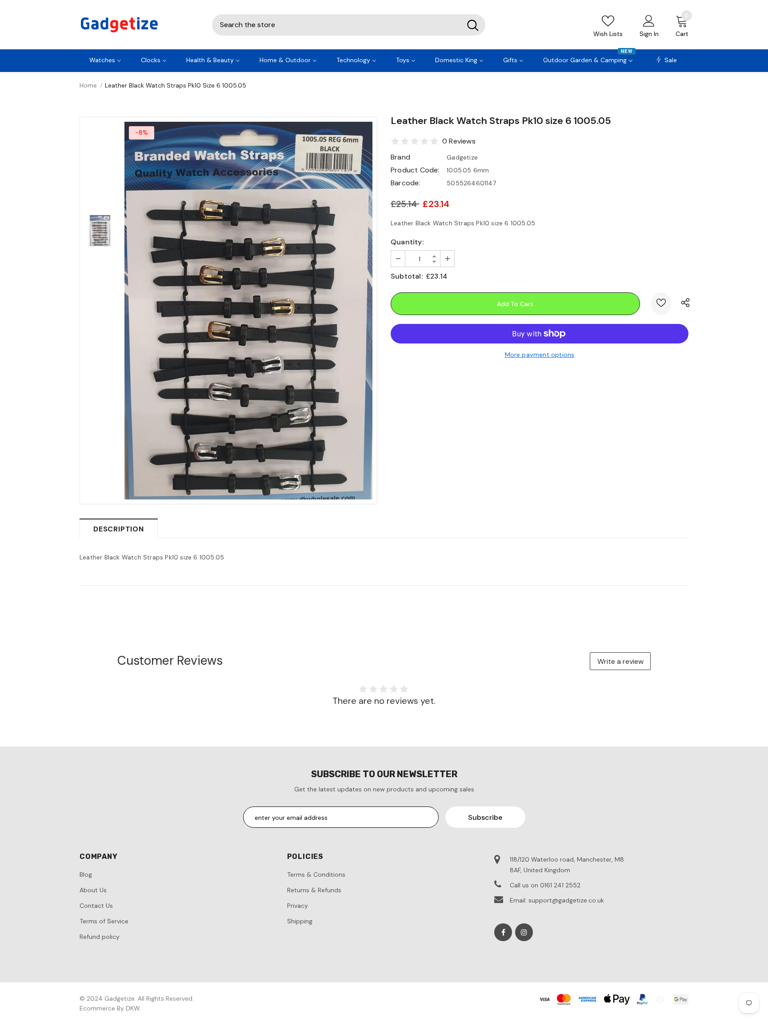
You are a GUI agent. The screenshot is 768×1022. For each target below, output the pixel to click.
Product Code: (415, 170)
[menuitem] (105, 59)
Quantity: (407, 242)
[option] (248, 310)
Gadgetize (462, 157)
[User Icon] (649, 20)
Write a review (620, 661)
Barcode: (405, 183)
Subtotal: (407, 276)
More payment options (540, 355)
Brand (400, 157)
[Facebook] (503, 932)
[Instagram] (524, 932)
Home (88, 85)
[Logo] (139, 24)
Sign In (649, 34)
